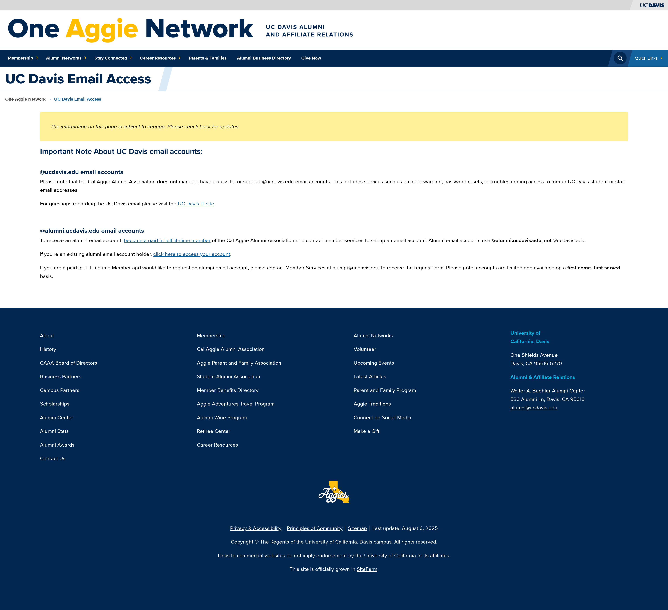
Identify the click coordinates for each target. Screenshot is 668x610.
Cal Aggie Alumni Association (231, 349)
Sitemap (357, 528)
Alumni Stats (54, 431)
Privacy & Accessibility (255, 528)
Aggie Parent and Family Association (239, 363)
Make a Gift (366, 431)
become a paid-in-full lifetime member (167, 240)
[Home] (212, 29)
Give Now (311, 58)
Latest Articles (370, 376)
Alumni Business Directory (264, 58)
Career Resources (158, 58)
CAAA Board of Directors (68, 363)
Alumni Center (56, 417)
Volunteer (365, 349)
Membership (20, 58)
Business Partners (60, 376)
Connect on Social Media (382, 417)
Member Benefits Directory (228, 390)
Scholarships (54, 403)
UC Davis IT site (196, 203)
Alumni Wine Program (222, 417)
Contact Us (52, 458)
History (48, 349)
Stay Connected (110, 58)
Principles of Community (315, 528)
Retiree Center (213, 431)
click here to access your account (191, 254)
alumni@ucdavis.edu (533, 407)
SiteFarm (367, 569)
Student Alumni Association (228, 376)
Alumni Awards (57, 444)
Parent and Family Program (385, 390)
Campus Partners (59, 390)
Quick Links (646, 58)
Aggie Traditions (372, 403)
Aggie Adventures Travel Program (236, 403)
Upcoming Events (374, 363)
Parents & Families (207, 58)
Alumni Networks (63, 58)
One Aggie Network (25, 99)
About (47, 335)
